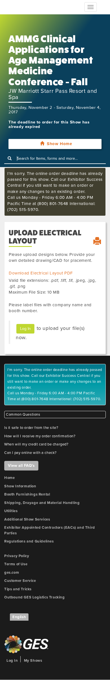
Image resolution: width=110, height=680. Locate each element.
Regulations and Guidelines (29, 541)
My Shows (33, 660)
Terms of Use (15, 564)
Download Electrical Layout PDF (41, 273)
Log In (25, 328)
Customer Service (20, 580)
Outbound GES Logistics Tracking (34, 597)
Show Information (20, 486)
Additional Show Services (27, 519)
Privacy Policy (16, 556)
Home (9, 478)
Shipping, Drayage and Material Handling (42, 503)
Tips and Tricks (18, 589)
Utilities (10, 511)
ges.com (11, 572)
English (19, 617)
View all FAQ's (21, 465)
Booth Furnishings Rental (27, 494)
